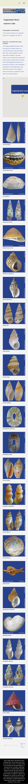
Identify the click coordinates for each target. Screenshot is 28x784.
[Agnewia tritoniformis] (14, 287)
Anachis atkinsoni (6, 532)
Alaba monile (6, 325)
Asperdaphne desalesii (8, 661)
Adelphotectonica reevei (8, 247)
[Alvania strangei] (14, 365)
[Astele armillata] (14, 701)
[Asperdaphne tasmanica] (14, 675)
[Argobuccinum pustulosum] (14, 597)
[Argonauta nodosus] (14, 623)
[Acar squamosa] (14, 184)
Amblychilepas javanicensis (9, 428)
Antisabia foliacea (6, 557)
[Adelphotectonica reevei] (14, 236)
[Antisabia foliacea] (14, 546)
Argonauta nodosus (7, 635)
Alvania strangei (6, 377)
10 (21, 745)
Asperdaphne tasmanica (8, 687)
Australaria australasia (8, 738)
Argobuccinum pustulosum (9, 609)
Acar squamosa (6, 196)
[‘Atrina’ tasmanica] (14, 132)
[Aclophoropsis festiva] (14, 210)
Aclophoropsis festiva (7, 222)
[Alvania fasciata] (14, 339)
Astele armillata (6, 712)
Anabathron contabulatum (8, 506)
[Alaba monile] (14, 313)
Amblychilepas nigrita (7, 454)
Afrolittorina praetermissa (8, 273)
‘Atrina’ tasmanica (6, 144)
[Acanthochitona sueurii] (14, 158)
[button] (22, 96)
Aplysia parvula (6, 583)
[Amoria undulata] (14, 468)
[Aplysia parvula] (14, 571)
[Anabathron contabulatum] (14, 494)
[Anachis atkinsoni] (14, 520)
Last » (22, 747)
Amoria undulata (6, 480)
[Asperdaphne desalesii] (14, 649)
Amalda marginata (7, 402)
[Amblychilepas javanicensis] (14, 416)
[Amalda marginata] (14, 391)
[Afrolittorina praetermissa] (14, 261)
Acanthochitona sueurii (8, 170)
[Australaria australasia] (14, 726)
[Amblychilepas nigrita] (14, 442)
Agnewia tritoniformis (7, 299)
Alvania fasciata (6, 351)
